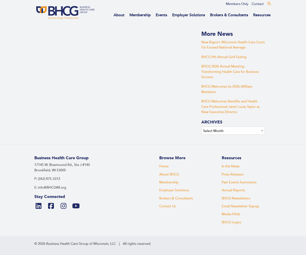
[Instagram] (65, 206)
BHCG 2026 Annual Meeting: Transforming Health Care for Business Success (230, 71)
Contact (258, 4)
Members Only (237, 4)
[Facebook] (52, 206)
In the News (231, 166)
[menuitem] (237, 4)
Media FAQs (231, 214)
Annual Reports (233, 190)
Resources (262, 15)
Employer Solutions (188, 15)
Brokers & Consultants (229, 15)
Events (161, 15)
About (119, 15)
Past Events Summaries (239, 182)
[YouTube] (77, 206)
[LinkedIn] (40, 206)
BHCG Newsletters (236, 198)
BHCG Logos (231, 222)
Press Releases (233, 174)
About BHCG (169, 174)
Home (164, 166)
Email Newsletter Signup (240, 206)
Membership (140, 15)
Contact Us (167, 206)
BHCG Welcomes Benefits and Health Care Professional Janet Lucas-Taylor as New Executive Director (230, 106)
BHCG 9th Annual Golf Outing (223, 57)
